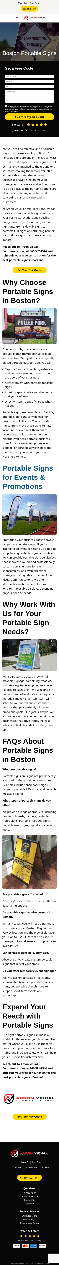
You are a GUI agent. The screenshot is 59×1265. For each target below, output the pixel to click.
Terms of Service (29, 1196)
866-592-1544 (29, 8)
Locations (29, 1203)
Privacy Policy (29, 1192)
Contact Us (29, 1200)
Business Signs (29, 1215)
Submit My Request (29, 117)
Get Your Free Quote (29, 270)
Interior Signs (29, 1219)
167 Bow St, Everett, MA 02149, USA (31, 1167)
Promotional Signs (29, 1223)
